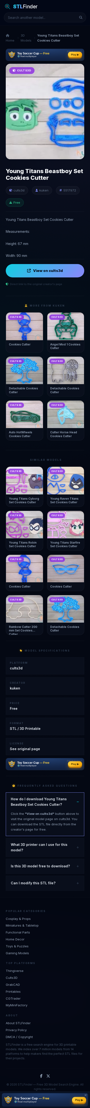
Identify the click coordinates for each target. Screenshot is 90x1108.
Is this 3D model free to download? (40, 866)
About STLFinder (18, 1023)
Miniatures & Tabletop (22, 925)
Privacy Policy (16, 1030)
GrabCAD (13, 984)
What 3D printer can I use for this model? (39, 847)
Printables (13, 991)
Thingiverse (15, 971)
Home (10, 40)
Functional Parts (18, 932)
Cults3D (12, 978)
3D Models (26, 37)
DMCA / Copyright (19, 1037)
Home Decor (15, 939)
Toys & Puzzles (17, 946)
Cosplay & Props (18, 919)
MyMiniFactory (16, 1005)
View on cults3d (48, 270)
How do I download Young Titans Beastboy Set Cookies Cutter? (39, 801)
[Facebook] (41, 1076)
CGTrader (13, 998)
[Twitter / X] (48, 1076)
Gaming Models (17, 953)
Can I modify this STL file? (33, 883)
